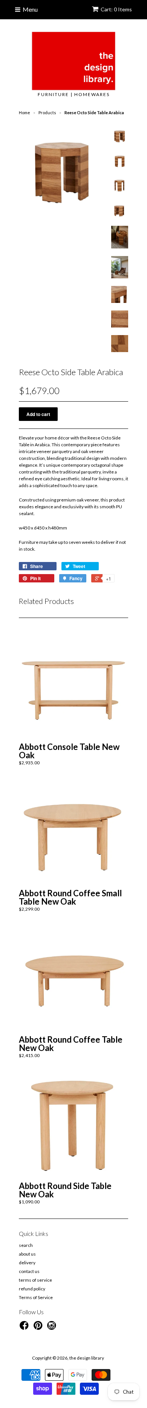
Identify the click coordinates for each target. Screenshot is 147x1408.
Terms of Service (36, 1297)
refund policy (32, 1289)
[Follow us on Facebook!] (25, 1328)
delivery (27, 1262)
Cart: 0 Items (116, 9)
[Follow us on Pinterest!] (39, 1328)
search (26, 1245)
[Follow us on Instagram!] (52, 1328)
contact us (29, 1271)
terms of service (35, 1280)
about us (27, 1254)
